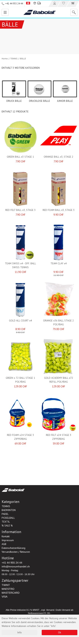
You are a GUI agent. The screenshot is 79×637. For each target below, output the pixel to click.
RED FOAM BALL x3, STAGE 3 (59, 210)
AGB (4, 544)
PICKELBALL (8, 517)
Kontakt (6, 536)
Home (5, 58)
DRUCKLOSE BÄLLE (39, 100)
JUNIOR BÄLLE (65, 100)
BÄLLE (23, 58)
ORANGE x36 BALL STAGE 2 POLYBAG (58, 322)
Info (19, 632)
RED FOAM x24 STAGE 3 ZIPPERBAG (20, 436)
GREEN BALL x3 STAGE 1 (20, 156)
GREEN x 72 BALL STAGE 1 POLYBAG (20, 379)
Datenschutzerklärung (13, 548)
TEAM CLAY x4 (59, 263)
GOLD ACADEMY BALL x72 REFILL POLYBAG (58, 379)
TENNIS (13, 58)
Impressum (8, 540)
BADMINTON (9, 510)
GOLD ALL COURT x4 (20, 320)
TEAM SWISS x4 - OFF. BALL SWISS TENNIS (20, 265)
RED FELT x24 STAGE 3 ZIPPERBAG (58, 436)
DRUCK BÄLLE (14, 100)
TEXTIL (6, 521)
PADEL (5, 514)
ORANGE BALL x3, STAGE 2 (58, 156)
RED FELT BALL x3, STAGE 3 (20, 210)
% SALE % (7, 525)
